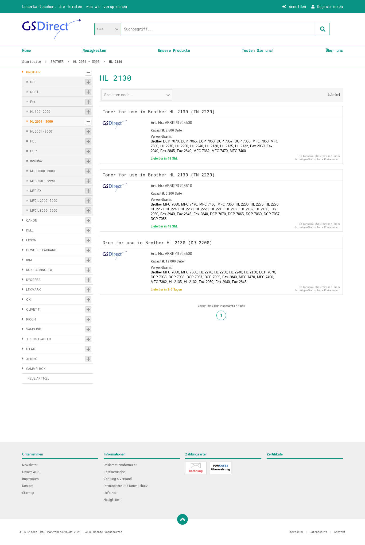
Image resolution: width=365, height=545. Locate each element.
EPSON (31, 240)
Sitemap (28, 493)
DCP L (34, 92)
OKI (28, 300)
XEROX (31, 359)
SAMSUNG (33, 329)
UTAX (30, 349)
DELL (29, 230)
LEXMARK (33, 290)
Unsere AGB (31, 472)
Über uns (334, 50)
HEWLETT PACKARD (41, 250)
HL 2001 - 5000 (41, 121)
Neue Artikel (38, 378)
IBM (29, 260)
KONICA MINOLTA (39, 270)
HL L (33, 141)
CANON (31, 220)
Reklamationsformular (120, 465)
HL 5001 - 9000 (41, 131)
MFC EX (35, 191)
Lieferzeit (110, 493)
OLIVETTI (33, 309)
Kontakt (27, 486)
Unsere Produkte (174, 50)
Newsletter (29, 465)
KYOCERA (33, 280)
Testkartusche (114, 472)
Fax (32, 102)
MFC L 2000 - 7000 (43, 201)
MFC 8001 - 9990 (42, 181)
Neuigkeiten (94, 50)
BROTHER (33, 72)
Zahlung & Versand (118, 479)
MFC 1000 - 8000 (42, 171)
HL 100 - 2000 (40, 112)
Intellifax (36, 161)
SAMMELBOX (36, 369)
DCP (33, 82)
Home (26, 50)
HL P (33, 151)
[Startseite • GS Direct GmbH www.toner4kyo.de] (51, 29)
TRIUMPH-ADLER (38, 339)
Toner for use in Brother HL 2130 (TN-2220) (159, 111)
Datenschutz (318, 532)
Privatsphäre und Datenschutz (126, 486)
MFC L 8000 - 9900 (43, 210)
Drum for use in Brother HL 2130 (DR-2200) (157, 242)
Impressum (30, 479)
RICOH (31, 319)
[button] (107, 29)
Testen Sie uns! (258, 50)
